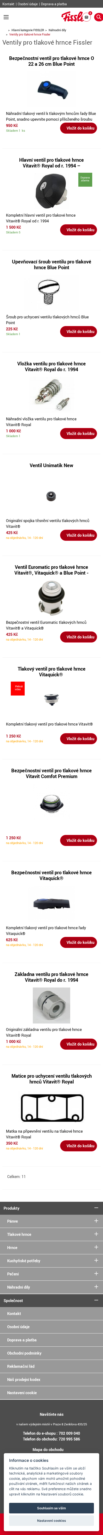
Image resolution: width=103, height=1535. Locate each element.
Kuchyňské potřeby (23, 1260)
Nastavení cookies (51, 1521)
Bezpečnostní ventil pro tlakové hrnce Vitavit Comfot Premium (51, 773)
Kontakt (8, 4)
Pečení (13, 1274)
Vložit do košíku (80, 128)
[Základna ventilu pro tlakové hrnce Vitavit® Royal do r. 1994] (51, 1005)
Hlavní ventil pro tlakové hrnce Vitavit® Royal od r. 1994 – (51, 163)
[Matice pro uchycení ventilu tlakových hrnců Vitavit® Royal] (51, 1106)
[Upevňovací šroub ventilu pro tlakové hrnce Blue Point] (51, 292)
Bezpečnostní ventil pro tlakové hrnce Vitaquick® (51, 875)
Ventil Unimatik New (51, 465)
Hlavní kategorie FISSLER (27, 30)
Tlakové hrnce (19, 1234)
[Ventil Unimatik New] (51, 496)
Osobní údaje (28, 4)
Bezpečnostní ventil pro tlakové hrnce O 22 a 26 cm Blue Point (51, 61)
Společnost (13, 1300)
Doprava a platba (54, 4)
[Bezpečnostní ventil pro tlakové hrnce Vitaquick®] (51, 903)
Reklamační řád (20, 1366)
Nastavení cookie (22, 1392)
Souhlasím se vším (51, 1508)
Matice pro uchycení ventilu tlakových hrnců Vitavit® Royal (51, 1079)
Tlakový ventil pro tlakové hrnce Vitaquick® (52, 672)
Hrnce (12, 1247)
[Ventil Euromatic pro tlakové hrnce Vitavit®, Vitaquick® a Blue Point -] (51, 598)
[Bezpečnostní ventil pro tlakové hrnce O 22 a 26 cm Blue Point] (51, 89)
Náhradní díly (57, 30)
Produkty (11, 1208)
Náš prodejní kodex (23, 1379)
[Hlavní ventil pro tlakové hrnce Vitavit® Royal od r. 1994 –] (51, 190)
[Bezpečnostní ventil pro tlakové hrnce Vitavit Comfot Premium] (51, 801)
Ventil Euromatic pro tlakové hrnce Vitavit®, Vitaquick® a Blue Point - (51, 570)
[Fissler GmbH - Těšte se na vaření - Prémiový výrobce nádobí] (74, 20)
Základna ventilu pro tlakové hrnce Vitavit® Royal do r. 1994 (51, 977)
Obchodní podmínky (24, 1353)
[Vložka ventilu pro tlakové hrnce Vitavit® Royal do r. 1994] (51, 394)
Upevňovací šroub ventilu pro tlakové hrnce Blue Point (51, 264)
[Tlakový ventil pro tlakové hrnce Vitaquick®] (51, 699)
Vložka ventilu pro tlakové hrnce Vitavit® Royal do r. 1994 (51, 366)
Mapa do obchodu (48, 1449)
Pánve (12, 1221)
